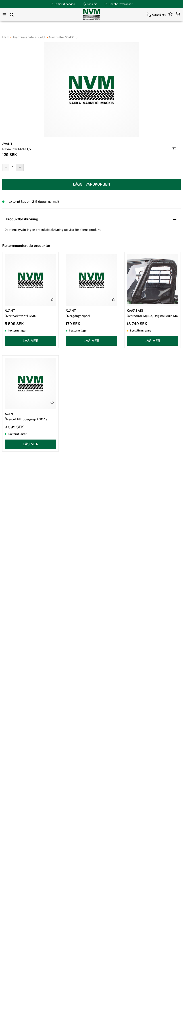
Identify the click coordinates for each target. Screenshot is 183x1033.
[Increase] (20, 167)
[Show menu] (4, 14)
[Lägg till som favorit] (174, 148)
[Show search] (11, 14)
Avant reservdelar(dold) (29, 37)
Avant (7, 143)
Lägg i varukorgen (91, 184)
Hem (5, 37)
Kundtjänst (159, 14)
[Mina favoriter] (170, 15)
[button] (177, 15)
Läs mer (30, 341)
